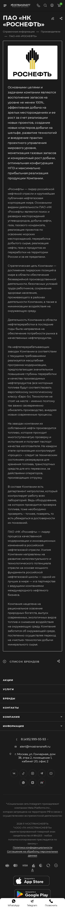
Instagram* (32, 773)
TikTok (42, 782)
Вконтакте (14, 773)
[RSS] (52, 18)
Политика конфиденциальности (32, 847)
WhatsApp (23, 782)
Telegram (42, 773)
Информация (13, 726)
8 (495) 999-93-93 (33, 739)
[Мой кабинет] (52, 5)
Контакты (11, 707)
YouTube (51, 773)
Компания (11, 716)
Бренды (9, 698)
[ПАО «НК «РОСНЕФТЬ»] (32, 63)
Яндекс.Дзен (32, 782)
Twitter (23, 773)
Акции (8, 680)
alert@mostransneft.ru (35, 746)
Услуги (8, 689)
